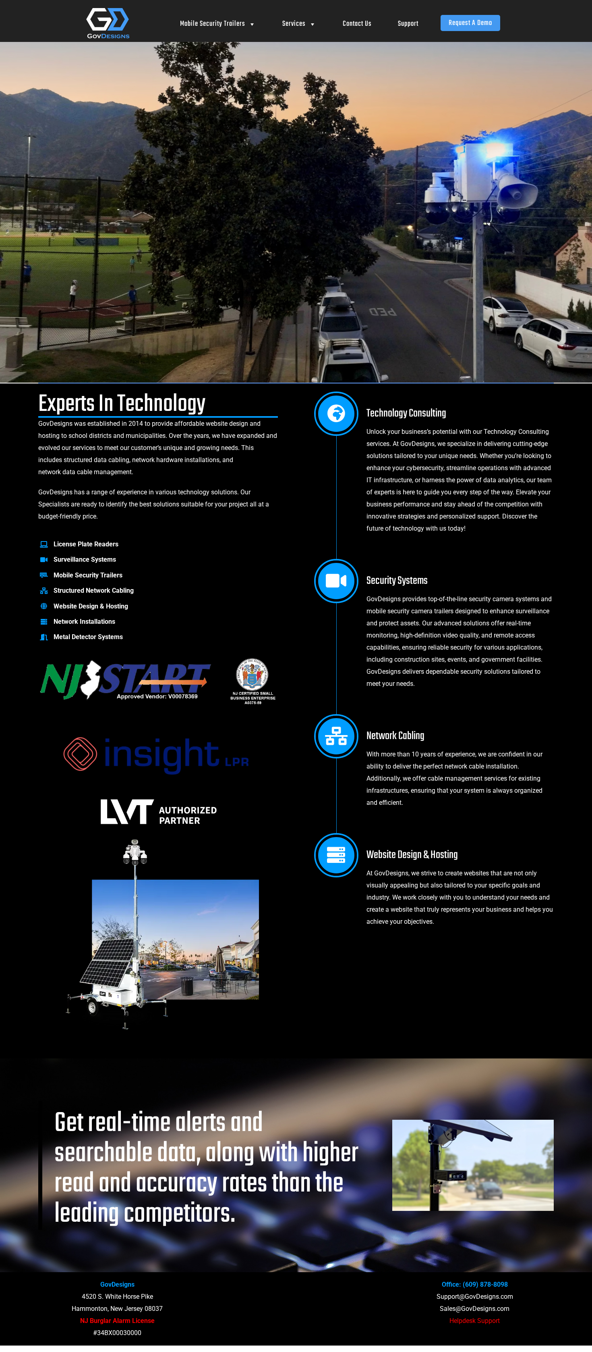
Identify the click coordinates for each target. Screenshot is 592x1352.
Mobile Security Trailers (212, 24)
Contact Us (357, 24)
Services (294, 24)
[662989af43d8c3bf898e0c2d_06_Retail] (158, 839)
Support (408, 24)
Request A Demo (470, 23)
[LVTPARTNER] (158, 800)
